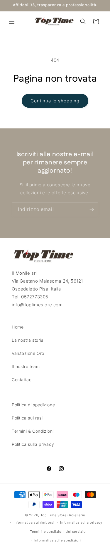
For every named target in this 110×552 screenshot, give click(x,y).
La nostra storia (28, 340)
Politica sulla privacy (33, 444)
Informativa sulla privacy (81, 522)
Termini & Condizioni (33, 431)
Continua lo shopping (55, 101)
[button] (11, 21)
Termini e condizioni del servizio (58, 531)
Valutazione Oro (28, 353)
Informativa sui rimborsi (34, 522)
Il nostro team (26, 366)
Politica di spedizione (33, 404)
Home (17, 326)
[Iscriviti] (91, 209)
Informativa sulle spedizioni (58, 540)
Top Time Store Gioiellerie (62, 515)
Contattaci (22, 379)
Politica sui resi (27, 417)
